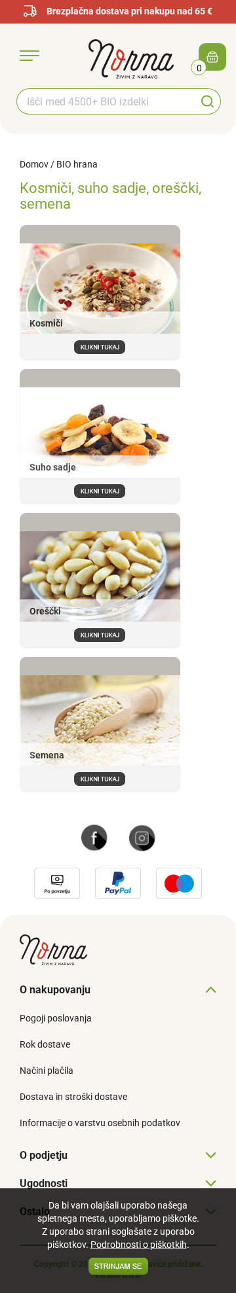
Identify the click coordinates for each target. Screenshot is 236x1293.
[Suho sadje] (100, 490)
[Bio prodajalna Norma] (131, 58)
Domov (34, 164)
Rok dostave (45, 1044)
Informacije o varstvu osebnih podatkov (100, 1123)
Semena (47, 755)
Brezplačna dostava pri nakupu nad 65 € (129, 11)
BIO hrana (77, 164)
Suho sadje (53, 467)
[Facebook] (94, 837)
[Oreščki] (100, 634)
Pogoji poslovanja (56, 1018)
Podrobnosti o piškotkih (138, 1244)
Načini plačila (46, 1070)
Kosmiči (46, 323)
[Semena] (100, 778)
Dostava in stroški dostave (73, 1096)
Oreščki (45, 611)
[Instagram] (142, 837)
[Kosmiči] (100, 346)
